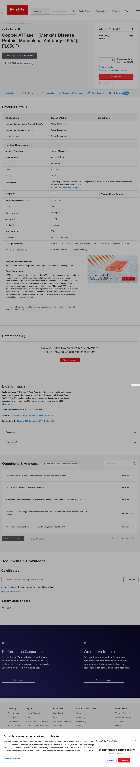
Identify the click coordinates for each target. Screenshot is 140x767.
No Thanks (110, 760)
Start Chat (124, 760)
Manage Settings (12, 758)
